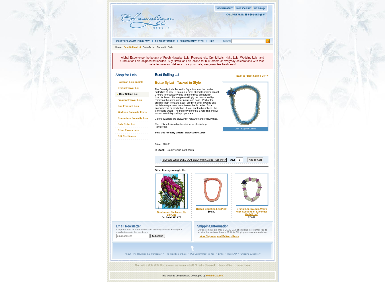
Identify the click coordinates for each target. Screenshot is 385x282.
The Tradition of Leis (175, 254)
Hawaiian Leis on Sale (130, 82)
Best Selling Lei (132, 47)
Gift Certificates (127, 136)
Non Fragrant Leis (128, 106)
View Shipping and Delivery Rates (219, 236)
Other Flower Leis (128, 130)
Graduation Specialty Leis (133, 118)
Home (118, 47)
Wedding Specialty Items (132, 112)
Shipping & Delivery (250, 254)
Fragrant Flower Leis (130, 100)
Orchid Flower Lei (128, 88)
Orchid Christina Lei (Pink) (211, 209)
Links (220, 254)
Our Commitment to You (202, 254)
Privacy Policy (243, 265)
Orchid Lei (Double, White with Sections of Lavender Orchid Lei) (251, 212)
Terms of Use (225, 265)
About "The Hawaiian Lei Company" (143, 254)
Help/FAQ (232, 254)
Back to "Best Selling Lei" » (252, 75)
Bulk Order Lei (126, 124)
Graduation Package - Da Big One (171, 213)
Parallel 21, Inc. (214, 275)
